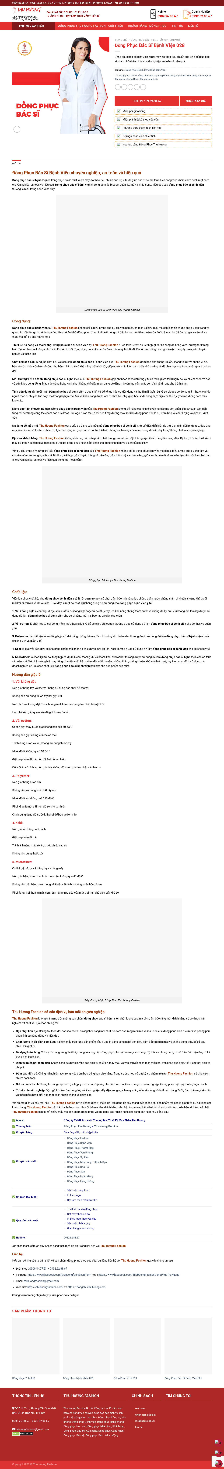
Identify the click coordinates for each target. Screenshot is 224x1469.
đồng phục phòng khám (127, 79)
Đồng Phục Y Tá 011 (23, 1378)
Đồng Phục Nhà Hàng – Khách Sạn (87, 1162)
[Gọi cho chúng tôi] (200, 3)
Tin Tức (177, 25)
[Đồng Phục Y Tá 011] (35, 1346)
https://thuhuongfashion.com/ (45, 1287)
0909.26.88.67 (21, 1421)
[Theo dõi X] (190, 3)
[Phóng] (16, 129)
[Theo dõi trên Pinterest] (203, 3)
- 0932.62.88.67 (39, 1421)
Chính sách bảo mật (145, 1414)
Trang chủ (121, 39)
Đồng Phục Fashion (78, 1138)
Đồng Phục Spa (76, 1171)
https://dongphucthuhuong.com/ (87, 1287)
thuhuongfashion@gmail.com (41, 1281)
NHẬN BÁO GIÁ (196, 101)
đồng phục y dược (149, 79)
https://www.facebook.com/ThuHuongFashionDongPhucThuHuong (139, 1274)
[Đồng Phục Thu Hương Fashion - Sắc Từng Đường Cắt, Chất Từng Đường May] (26, 10)
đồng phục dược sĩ (201, 75)
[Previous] (12, 1352)
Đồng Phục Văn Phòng (80, 1152)
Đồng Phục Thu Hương (77, 1126)
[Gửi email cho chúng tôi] (197, 3)
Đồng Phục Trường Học (80, 1147)
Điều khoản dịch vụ (145, 1420)
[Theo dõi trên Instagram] (187, 3)
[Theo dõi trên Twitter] (193, 3)
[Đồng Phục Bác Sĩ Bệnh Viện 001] (188, 1346)
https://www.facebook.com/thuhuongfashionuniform (59, 1274)
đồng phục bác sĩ (128, 75)
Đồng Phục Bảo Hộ (78, 1166)
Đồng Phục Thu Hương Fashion (82, 25)
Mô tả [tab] (16, 163)
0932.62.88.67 (71, 1237)
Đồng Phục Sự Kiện (78, 1157)
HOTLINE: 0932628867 (147, 101)
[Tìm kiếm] (205, 26)
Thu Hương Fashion (106, 1126)
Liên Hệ (193, 25)
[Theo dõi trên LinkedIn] (207, 3)
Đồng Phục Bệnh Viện (143, 39)
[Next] (211, 1352)
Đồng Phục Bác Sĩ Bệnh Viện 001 (183, 1378)
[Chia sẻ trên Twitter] (124, 87)
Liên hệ (138, 1427)
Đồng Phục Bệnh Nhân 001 (78, 1378)
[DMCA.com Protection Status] (22, 1433)
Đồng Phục (157, 25)
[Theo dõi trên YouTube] (210, 3)
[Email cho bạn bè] (130, 87)
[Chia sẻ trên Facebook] (118, 87)
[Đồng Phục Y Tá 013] (137, 1346)
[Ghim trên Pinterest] (137, 87)
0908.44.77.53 (38, 1268)
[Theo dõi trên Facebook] (183, 3)
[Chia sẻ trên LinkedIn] (143, 87)
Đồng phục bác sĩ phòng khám (153, 75)
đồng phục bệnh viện (180, 75)
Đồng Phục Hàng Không (80, 1181)
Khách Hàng (137, 25)
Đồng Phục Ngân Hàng (80, 1176)
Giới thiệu (115, 25)
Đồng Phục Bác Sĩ (170, 39)
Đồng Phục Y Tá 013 (125, 1378)
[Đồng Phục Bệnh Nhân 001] (86, 1346)
